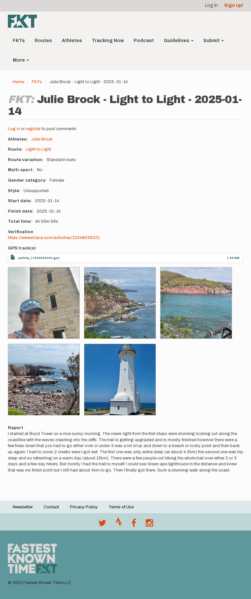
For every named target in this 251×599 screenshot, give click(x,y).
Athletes (72, 40)
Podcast (144, 40)
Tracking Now (108, 40)
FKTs (19, 40)
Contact (51, 507)
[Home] (25, 21)
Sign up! (233, 5)
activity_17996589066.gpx (39, 258)
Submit (212, 40)
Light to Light (38, 149)
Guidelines (177, 40)
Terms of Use (121, 507)
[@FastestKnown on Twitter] (102, 524)
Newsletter (23, 507)
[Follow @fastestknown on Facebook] (133, 524)
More (19, 60)
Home (18, 82)
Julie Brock (42, 139)
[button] (44, 303)
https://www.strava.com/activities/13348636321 (54, 237)
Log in (211, 5)
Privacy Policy (84, 507)
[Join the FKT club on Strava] (119, 524)
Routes (43, 40)
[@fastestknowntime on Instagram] (149, 524)
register (33, 129)
